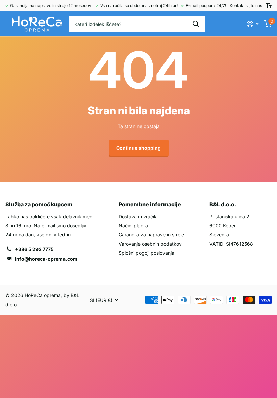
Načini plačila (133, 225)
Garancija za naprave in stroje (151, 234)
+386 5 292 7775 (34, 249)
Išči (195, 24)
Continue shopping (138, 148)
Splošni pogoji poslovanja (146, 253)
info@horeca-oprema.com (46, 259)
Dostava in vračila (138, 216)
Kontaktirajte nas (246, 5)
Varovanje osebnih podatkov (150, 244)
